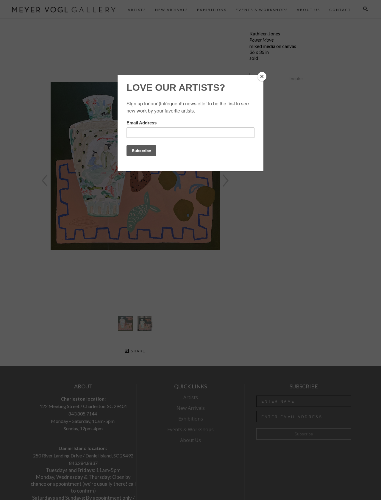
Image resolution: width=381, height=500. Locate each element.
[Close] (261, 76)
